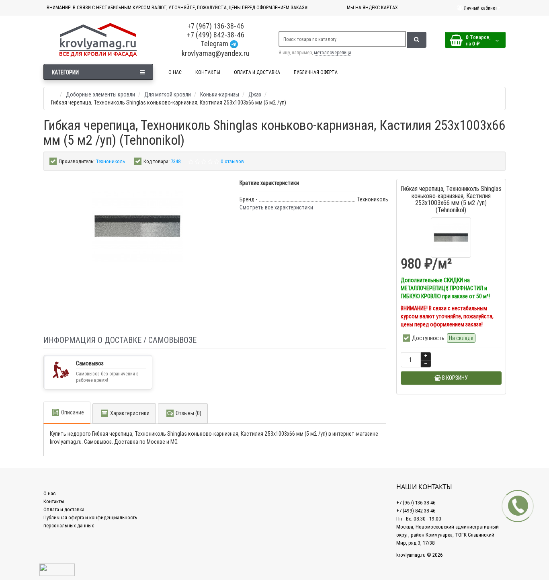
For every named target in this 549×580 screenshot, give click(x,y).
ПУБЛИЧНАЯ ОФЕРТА (316, 72)
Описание (72, 412)
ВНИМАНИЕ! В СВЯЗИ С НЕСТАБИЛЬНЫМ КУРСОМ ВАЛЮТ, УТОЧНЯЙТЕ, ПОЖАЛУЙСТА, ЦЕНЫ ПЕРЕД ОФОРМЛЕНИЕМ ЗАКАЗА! (178, 7)
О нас (49, 493)
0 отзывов (232, 161)
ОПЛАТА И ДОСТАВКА (257, 72)
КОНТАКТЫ (207, 72)
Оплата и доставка (63, 509)
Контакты (53, 501)
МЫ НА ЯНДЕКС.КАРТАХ (372, 7)
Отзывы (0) (188, 413)
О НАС (175, 72)
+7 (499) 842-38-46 (215, 34)
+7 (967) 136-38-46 (215, 26)
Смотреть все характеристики (276, 207)
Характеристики (130, 413)
